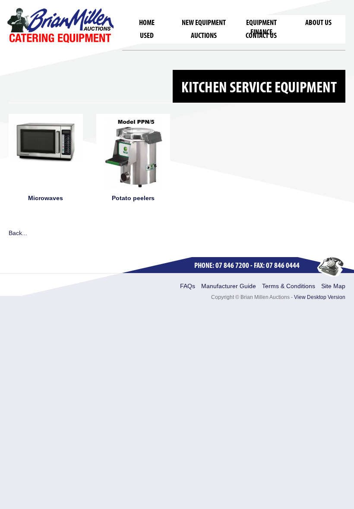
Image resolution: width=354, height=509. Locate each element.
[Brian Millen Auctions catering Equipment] (60, 25)
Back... (18, 232)
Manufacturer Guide (228, 286)
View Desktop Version (319, 297)
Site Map (333, 286)
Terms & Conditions (288, 286)
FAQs (187, 286)
